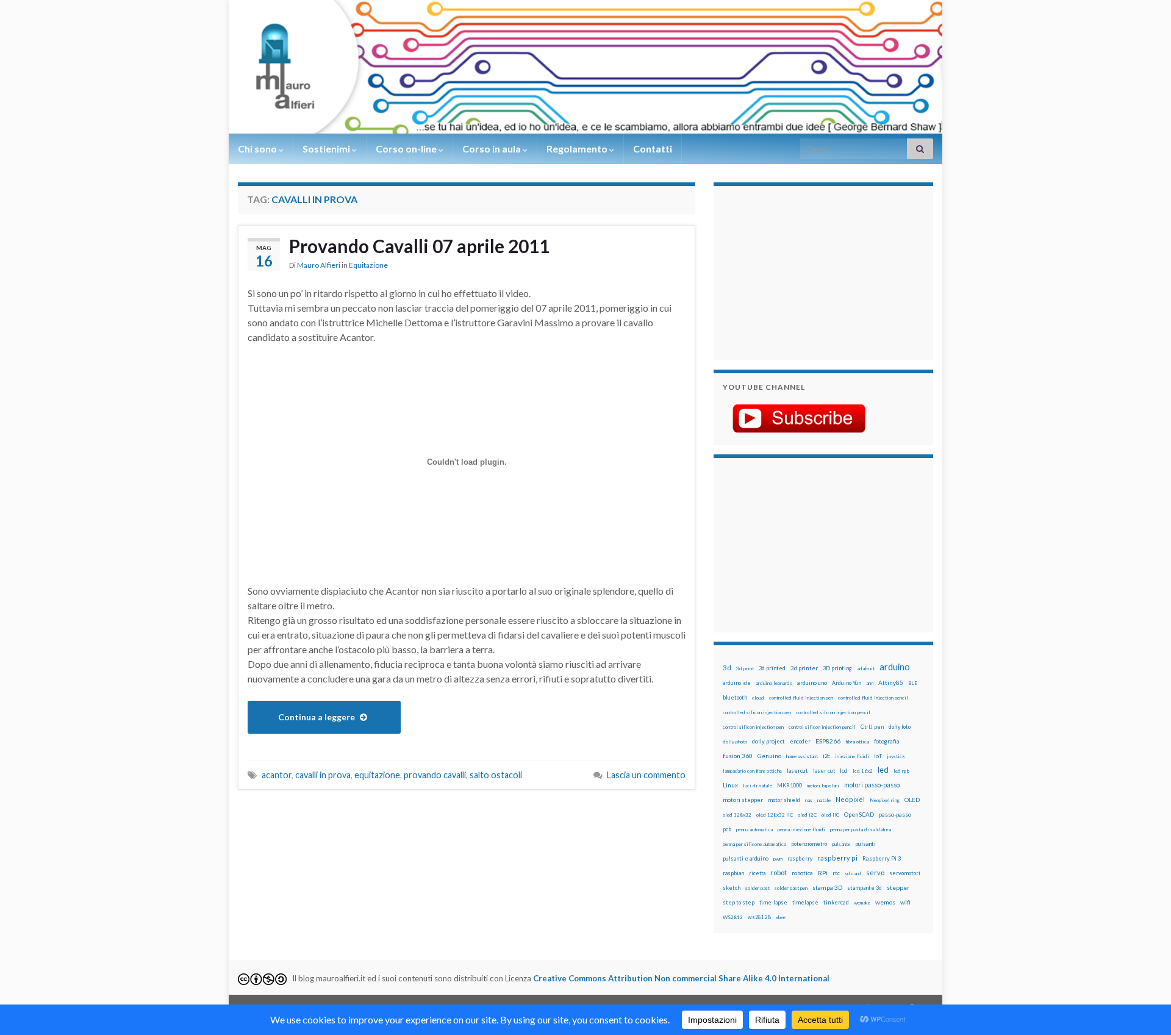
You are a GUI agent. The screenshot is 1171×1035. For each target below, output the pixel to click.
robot (778, 872)
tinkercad (836, 902)
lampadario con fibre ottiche (752, 771)
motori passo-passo (872, 785)
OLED (912, 800)
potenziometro (809, 843)
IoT (878, 756)
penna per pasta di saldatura (860, 829)
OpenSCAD (859, 814)
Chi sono (258, 148)
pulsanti (865, 843)
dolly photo (735, 742)
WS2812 (733, 917)
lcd (844, 770)
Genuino (769, 755)
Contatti (652, 148)
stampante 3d (864, 887)
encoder (800, 741)
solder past (757, 888)
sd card (853, 873)
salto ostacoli (496, 775)
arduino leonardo (774, 683)
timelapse (805, 903)
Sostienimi (327, 148)
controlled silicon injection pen (757, 712)
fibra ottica (857, 742)
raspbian (733, 873)
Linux (730, 785)
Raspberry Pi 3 (881, 858)
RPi (823, 872)
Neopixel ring (885, 800)
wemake (862, 903)
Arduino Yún (846, 682)
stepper (898, 887)
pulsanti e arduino (745, 858)
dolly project (768, 741)
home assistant (802, 756)
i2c (826, 756)
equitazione (377, 775)
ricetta (757, 873)
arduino (894, 667)
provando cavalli (435, 775)
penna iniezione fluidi (801, 829)
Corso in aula (492, 148)
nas (808, 800)
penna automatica (754, 829)
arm (869, 683)
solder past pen (791, 888)
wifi (905, 902)
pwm (777, 859)
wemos (885, 902)
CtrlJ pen (872, 727)
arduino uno (812, 682)
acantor (277, 775)
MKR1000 (789, 785)
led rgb (901, 771)
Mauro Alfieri (318, 265)
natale (824, 800)
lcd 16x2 (863, 771)
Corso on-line (407, 148)
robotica (802, 873)
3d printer (804, 668)
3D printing (837, 668)
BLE (912, 683)
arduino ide (737, 683)
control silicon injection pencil (822, 727)
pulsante (841, 844)
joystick (896, 756)
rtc (836, 873)
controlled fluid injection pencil (873, 698)
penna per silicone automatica (754, 844)
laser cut (824, 770)
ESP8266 (827, 741)
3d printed (772, 668)
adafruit (866, 668)
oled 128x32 (737, 815)
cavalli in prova (323, 775)
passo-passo (895, 814)
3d (727, 667)
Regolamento (577, 148)
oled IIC (830, 815)
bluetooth (735, 697)
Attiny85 (890, 682)
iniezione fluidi (852, 756)
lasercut (797, 770)
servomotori (904, 873)
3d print (745, 668)
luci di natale (757, 786)
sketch (731, 887)
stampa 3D (827, 887)
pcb (727, 829)
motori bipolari (823, 786)
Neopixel (850, 799)
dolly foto (900, 726)
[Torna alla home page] (585, 67)
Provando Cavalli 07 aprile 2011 (419, 246)
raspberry (799, 858)
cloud (758, 698)
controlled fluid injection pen (801, 698)
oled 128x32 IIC (774, 815)
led (883, 770)
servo (875, 872)
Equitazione (368, 265)
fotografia (887, 741)
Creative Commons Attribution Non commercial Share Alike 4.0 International (681, 978)
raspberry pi (837, 858)
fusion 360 (738, 755)
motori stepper (743, 800)
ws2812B (759, 917)
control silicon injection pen (753, 727)
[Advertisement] (799, 271)
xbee (781, 917)
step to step (738, 902)
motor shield (784, 800)
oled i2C (807, 815)
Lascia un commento (646, 775)
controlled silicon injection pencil (833, 712)
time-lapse (773, 903)
